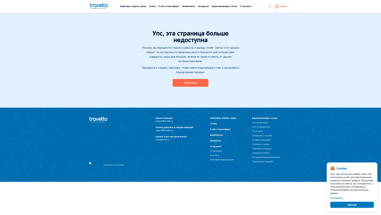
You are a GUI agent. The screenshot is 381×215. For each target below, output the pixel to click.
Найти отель (190, 83)
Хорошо (352, 204)
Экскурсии (203, 6)
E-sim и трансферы (169, 6)
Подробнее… (337, 198)
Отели (152, 6)
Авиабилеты (188, 6)
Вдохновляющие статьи (224, 6)
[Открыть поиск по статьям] (269, 6)
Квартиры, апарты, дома (133, 6)
